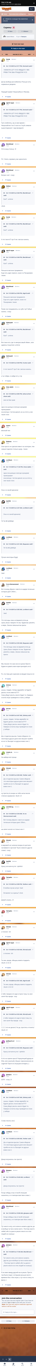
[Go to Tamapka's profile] (3, 878)
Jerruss (8, 708)
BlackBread (9, 144)
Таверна (23, 36)
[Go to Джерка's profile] (3, 1075)
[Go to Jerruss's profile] (3, 709)
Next (29, 54)
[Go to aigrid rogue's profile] (3, 103)
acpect (8, 425)
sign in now (11, 1302)
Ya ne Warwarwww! (12, 584)
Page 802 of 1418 (17, 54)
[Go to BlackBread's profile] (3, 144)
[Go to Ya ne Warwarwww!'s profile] (3, 585)
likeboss (8, 441)
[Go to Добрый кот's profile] (3, 1041)
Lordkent (9, 460)
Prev (6, 54)
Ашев (8, 59)
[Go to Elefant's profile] (3, 187)
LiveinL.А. (9, 752)
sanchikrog (9, 807)
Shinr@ (8, 768)
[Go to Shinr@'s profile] (3, 769)
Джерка (8, 1074)
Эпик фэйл (9, 387)
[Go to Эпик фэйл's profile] (3, 387)
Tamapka (9, 877)
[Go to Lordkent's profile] (3, 460)
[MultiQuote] (2, 96)
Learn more (3, 3)
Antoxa (8, 685)
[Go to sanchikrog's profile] (3, 807)
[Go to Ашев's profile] (3, 60)
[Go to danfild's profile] (3, 501)
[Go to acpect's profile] (3, 426)
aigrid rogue (10, 103)
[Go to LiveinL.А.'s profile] (3, 753)
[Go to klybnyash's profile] (3, 323)
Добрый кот (10, 1041)
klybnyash (9, 322)
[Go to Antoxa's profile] (3, 685)
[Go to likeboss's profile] (3, 442)
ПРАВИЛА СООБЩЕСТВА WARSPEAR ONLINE (15, 20)
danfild (8, 501)
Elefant (8, 186)
